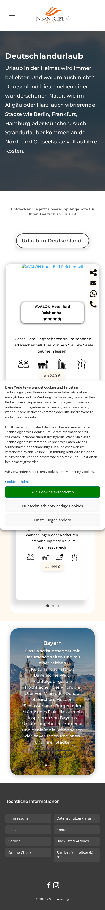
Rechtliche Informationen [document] (32, 801)
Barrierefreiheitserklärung (76, 854)
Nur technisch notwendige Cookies (52, 505)
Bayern (52, 643)
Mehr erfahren (54, 756)
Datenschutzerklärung (76, 818)
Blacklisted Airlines (73, 841)
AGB (12, 829)
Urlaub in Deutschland (52, 241)
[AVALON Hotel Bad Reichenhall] (52, 266)
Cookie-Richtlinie (17, 481)
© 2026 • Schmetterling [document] (52, 899)
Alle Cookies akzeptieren (52, 491)
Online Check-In (22, 852)
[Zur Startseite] (52, 15)
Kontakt (63, 829)
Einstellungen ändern (52, 520)
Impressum (18, 818)
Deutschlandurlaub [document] (44, 56)
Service (14, 841)
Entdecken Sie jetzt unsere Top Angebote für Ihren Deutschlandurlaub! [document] (52, 211)
